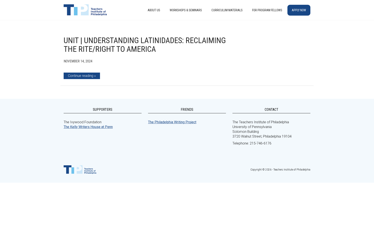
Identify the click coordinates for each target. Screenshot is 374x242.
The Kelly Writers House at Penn (88, 127)
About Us (154, 10)
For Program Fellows (267, 10)
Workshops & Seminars (186, 10)
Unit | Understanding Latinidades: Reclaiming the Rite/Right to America (145, 45)
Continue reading (80, 76)
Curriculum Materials (227, 10)
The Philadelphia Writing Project (172, 122)
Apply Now (299, 10)
